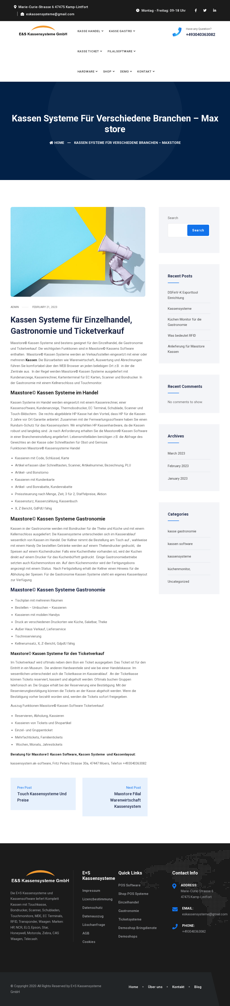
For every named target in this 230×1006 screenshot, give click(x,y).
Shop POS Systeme (133, 894)
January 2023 (178, 479)
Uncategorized (178, 582)
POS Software (129, 885)
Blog (197, 987)
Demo (124, 71)
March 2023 (176, 453)
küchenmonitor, (179, 569)
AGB (85, 933)
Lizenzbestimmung (97, 899)
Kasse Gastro (120, 31)
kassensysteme (179, 556)
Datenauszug (93, 916)
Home (59, 143)
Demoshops (127, 936)
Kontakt (144, 71)
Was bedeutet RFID (182, 336)
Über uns (155, 987)
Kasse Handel (88, 31)
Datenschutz (92, 908)
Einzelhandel (128, 902)
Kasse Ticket (88, 51)
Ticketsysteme (130, 919)
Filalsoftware (120, 51)
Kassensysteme (180, 309)
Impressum (91, 891)
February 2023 (178, 466)
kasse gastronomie (182, 531)
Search (173, 218)
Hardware (86, 71)
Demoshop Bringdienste (137, 928)
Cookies (88, 942)
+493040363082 (194, 931)
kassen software (180, 544)
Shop (107, 71)
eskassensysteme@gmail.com (205, 914)
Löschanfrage (93, 925)
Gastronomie (128, 911)
